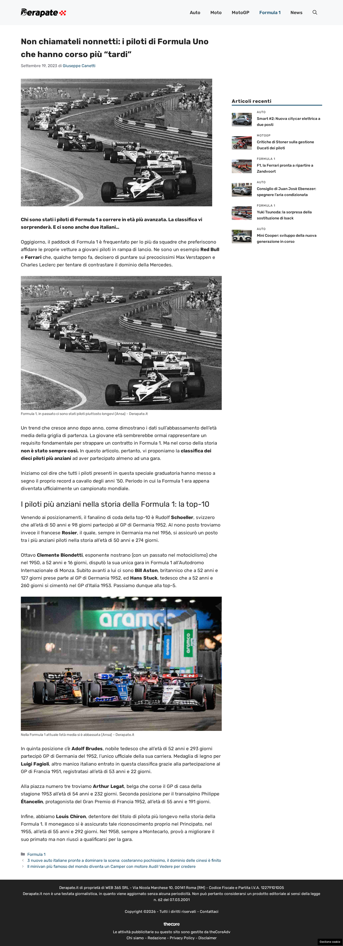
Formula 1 (269, 12)
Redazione (157, 938)
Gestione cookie (330, 941)
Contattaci (209, 911)
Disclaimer (207, 938)
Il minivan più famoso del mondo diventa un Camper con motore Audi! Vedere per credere (111, 866)
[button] (315, 12)
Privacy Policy (182, 938)
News (297, 12)
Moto (216, 12)
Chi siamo (135, 938)
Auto (195, 12)
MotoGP (240, 12)
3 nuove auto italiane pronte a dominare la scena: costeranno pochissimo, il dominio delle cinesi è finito (124, 860)
